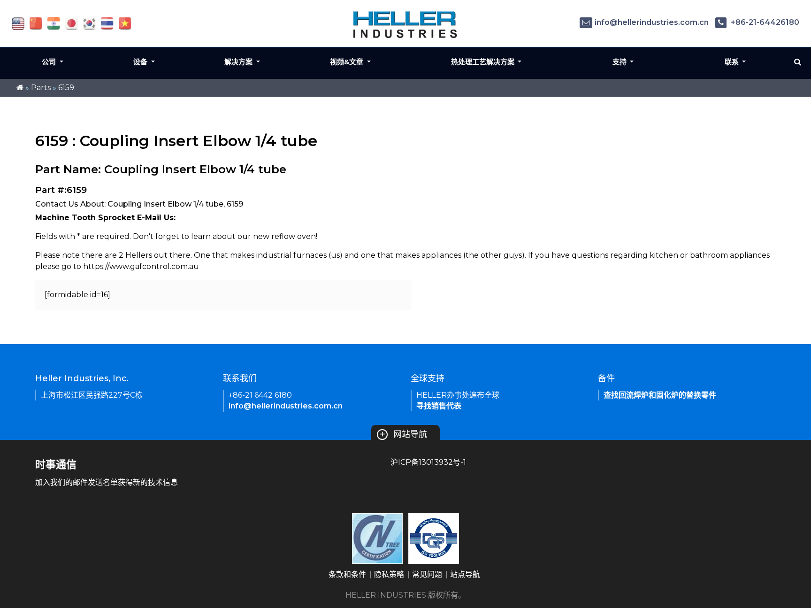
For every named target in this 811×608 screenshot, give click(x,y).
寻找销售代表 (438, 405)
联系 (733, 61)
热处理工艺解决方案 (483, 61)
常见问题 (427, 574)
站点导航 (465, 574)
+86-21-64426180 (764, 22)
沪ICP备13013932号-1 (428, 462)
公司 (50, 61)
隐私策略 (389, 574)
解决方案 (239, 61)
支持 (620, 61)
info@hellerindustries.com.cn (652, 22)
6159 (66, 87)
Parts (41, 87)
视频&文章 (347, 61)
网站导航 (403, 434)
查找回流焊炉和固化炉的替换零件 (660, 395)
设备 (141, 61)
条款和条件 (347, 574)
